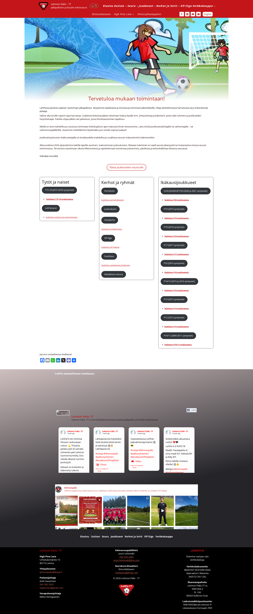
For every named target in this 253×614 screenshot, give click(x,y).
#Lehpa (99, 453)
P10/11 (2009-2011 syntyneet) (178, 335)
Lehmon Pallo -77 (75, 431)
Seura (105, 536)
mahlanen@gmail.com (126, 572)
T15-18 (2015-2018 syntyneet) (59, 190)
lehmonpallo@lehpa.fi (51, 572)
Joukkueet (117, 536)
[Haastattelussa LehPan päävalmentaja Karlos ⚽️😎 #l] (162, 511)
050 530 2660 (126, 556)
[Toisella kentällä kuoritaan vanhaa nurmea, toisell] (66, 511)
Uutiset (95, 536)
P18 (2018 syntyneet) (174, 227)
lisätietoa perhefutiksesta (112, 200)
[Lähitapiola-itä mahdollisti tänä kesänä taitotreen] (138, 511)
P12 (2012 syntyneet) (174, 317)
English (207, 14)
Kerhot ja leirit (133, 536)
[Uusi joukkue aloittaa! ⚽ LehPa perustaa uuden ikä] (90, 511)
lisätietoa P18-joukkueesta (176, 236)
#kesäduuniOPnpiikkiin (107, 460)
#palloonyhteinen (105, 456)
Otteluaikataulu (101, 14)
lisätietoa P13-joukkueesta (176, 308)
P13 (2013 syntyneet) (174, 299)
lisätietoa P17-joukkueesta (176, 254)
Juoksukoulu (110, 209)
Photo (103, 464)
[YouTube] (193, 14)
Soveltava (109, 256)
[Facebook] (181, 14)
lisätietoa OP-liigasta (110, 247)
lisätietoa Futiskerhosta (111, 229)
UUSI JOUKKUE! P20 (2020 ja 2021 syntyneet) (185, 191)
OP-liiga (186, 5)
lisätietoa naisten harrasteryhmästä (61, 217)
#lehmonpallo (111, 453)
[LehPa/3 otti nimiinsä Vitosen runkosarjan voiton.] (114, 511)
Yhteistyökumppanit (149, 14)
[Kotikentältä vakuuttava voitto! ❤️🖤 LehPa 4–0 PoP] (186, 511)
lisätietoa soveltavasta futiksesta (115, 265)
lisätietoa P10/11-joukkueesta (178, 344)
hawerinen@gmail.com (51, 587)
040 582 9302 (47, 584)
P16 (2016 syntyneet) (174, 263)
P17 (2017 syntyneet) (174, 245)
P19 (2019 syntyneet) (174, 209)
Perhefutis (109, 191)
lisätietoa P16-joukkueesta (176, 272)
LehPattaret (51, 208)
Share (99, 471)
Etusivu (108, 5)
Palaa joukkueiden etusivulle (126, 167)
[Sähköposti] (198, 14)
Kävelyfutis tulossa (113, 274)
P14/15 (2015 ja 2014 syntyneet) (179, 281)
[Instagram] (187, 14)
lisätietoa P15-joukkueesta (176, 290)
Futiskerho (109, 220)
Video (138, 461)
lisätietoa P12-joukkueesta (176, 326)
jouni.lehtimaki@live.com (126, 560)
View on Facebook (102, 469)
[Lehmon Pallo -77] (63, 412)
